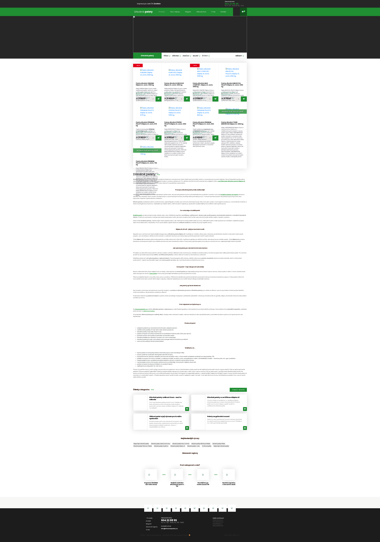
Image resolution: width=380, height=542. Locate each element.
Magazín (188, 12)
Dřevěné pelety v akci (193, 446)
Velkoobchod (201, 12)
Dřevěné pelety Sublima (161, 446)
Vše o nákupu (175, 12)
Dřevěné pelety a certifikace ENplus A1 (223, 397)
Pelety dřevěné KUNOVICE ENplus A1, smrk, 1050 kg (174, 84)
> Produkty (149, 518)
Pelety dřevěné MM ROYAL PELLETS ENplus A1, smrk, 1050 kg (232, 85)
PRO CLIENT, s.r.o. (234, 535)
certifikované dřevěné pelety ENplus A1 (231, 181)
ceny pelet (153, 273)
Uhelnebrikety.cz (217, 524)
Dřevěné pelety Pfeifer (219, 444)
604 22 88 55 (169, 520)
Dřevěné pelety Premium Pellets (143, 446)
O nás (213, 12)
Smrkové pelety (206, 446)
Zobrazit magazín (238, 390)
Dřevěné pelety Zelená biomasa (160, 444)
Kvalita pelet (137, 215)
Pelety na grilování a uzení (218, 416)
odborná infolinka (149, 311)
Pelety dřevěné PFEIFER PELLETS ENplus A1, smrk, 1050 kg (175, 124)
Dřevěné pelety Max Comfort (180, 444)
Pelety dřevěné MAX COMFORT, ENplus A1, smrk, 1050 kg (203, 85)
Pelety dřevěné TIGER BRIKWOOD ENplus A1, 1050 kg (232, 123)
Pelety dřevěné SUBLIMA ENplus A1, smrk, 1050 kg (145, 84)
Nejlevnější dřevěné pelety (141, 444)
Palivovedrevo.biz (218, 526)
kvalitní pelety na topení (229, 194)
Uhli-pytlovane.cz (218, 522)
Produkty (162, 12)
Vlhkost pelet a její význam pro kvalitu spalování (165, 417)
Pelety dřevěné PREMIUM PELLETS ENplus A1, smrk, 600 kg (203, 124)
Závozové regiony (151, 527)
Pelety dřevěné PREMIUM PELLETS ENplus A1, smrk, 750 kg (146, 163)
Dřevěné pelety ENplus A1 (178, 446)
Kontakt (223, 12)
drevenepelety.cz (141, 309)
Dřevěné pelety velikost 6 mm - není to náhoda (165, 398)
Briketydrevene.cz (218, 520)
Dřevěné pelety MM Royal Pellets (201, 444)
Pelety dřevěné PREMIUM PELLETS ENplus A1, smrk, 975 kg (146, 124)
